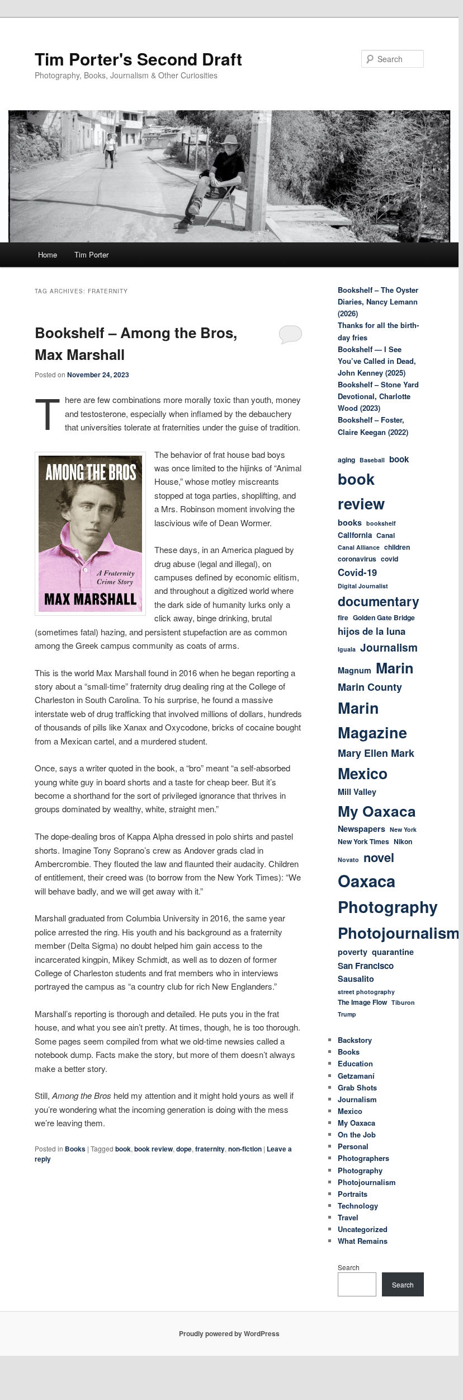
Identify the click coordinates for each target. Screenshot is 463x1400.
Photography (388, 906)
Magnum (354, 670)
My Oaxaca (377, 810)
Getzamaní (356, 1075)
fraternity (210, 1149)
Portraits (352, 1193)
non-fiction (245, 1149)
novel (378, 857)
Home (47, 254)
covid (389, 559)
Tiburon (403, 1002)
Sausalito (356, 978)
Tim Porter (91, 254)
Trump (347, 1014)
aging (346, 460)
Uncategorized (363, 1229)
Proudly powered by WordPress (229, 1333)
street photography (366, 991)
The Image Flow (362, 1002)
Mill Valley (357, 791)
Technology (358, 1205)
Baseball (372, 460)
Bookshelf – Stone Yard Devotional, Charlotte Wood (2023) (378, 396)
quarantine (393, 951)
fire (343, 617)
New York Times (363, 841)
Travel (348, 1217)
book (123, 1149)
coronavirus (357, 559)
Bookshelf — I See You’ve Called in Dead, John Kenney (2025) (377, 361)
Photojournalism (399, 932)
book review (153, 1149)
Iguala (347, 649)
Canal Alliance (359, 547)
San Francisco (366, 965)
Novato (348, 859)
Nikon (403, 841)
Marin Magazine (372, 720)
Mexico (363, 773)
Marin (395, 667)
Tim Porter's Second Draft (138, 58)
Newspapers (361, 828)
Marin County (370, 687)
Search (349, 1267)
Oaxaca (366, 880)
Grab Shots (357, 1087)
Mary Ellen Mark (376, 753)
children (397, 547)
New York (403, 829)
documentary (378, 601)
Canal (385, 535)
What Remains (363, 1240)
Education (355, 1063)
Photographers (363, 1158)
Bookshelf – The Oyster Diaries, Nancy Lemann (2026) (378, 301)
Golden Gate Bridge (384, 617)
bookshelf (381, 523)
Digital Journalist (363, 586)
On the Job (357, 1134)
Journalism (389, 647)
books (350, 522)
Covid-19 (357, 572)
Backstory (355, 1039)
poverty (352, 951)
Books (75, 1149)
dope (184, 1149)
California (355, 535)
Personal (353, 1146)
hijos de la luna (371, 631)
